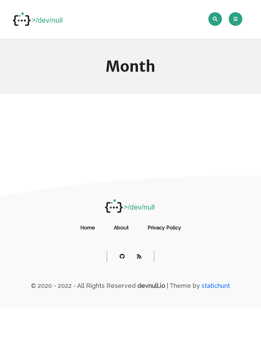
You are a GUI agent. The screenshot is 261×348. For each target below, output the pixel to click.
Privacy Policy (164, 228)
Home (87, 228)
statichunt (216, 285)
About (121, 228)
